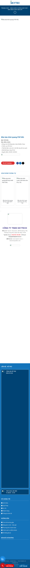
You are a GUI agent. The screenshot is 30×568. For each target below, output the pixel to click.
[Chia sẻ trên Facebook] (17, 163)
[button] (2, 3)
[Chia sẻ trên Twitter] (20, 163)
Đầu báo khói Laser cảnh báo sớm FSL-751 (22, 202)
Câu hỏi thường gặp (8, 522)
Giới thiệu (5, 503)
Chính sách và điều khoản (10, 530)
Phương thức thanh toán (9, 527)
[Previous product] (15, 12)
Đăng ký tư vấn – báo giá (9, 525)
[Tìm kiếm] (28, 2)
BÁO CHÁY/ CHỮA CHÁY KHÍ (18, 8)
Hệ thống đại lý (7, 532)
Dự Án (4, 508)
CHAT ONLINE (23, 566)
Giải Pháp (5, 505)
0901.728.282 (9, 566)
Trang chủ (5, 8)
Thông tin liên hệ (7, 513)
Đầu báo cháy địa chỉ (15, 9)
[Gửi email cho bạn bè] (23, 163)
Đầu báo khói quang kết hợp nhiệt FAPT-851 (8, 202)
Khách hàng (5, 510)
